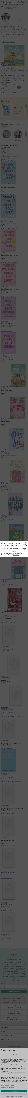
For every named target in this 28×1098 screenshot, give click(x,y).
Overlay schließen (25, 544)
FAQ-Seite (16, 555)
